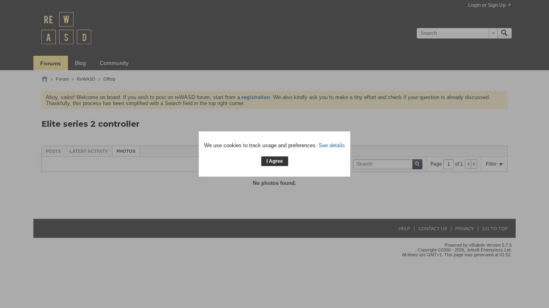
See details (332, 145)
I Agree (274, 161)
